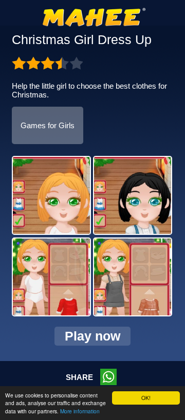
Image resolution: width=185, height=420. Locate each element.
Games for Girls (48, 125)
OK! (146, 398)
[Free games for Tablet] (94, 24)
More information (80, 411)
